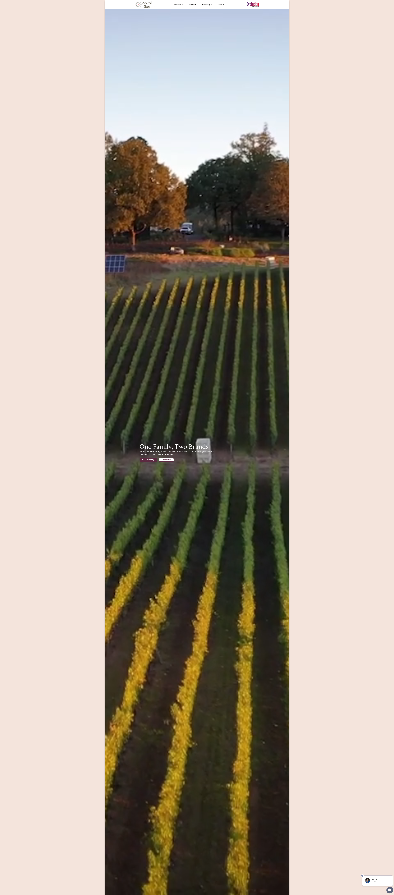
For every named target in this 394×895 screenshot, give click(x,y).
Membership (206, 4)
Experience (177, 4)
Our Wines (192, 4)
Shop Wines (166, 460)
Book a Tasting (148, 460)
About (220, 4)
